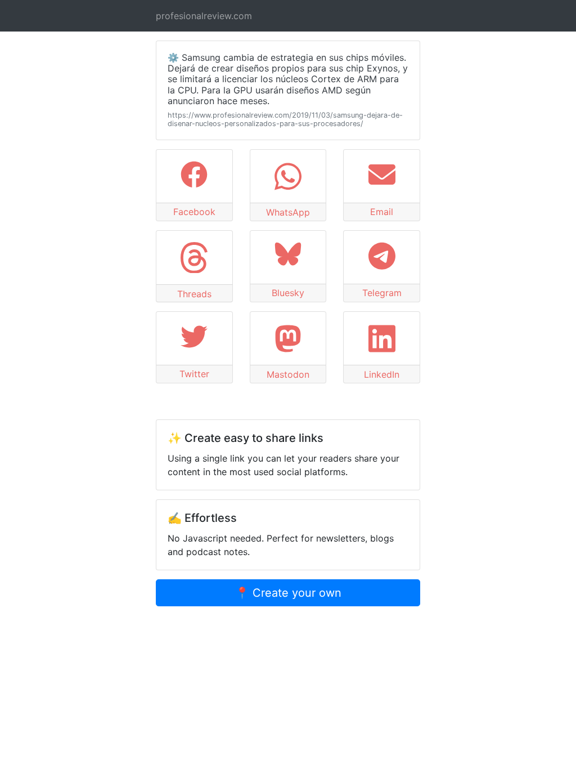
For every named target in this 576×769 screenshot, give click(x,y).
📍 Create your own (288, 593)
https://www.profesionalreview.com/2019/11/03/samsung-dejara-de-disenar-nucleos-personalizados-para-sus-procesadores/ (285, 119)
